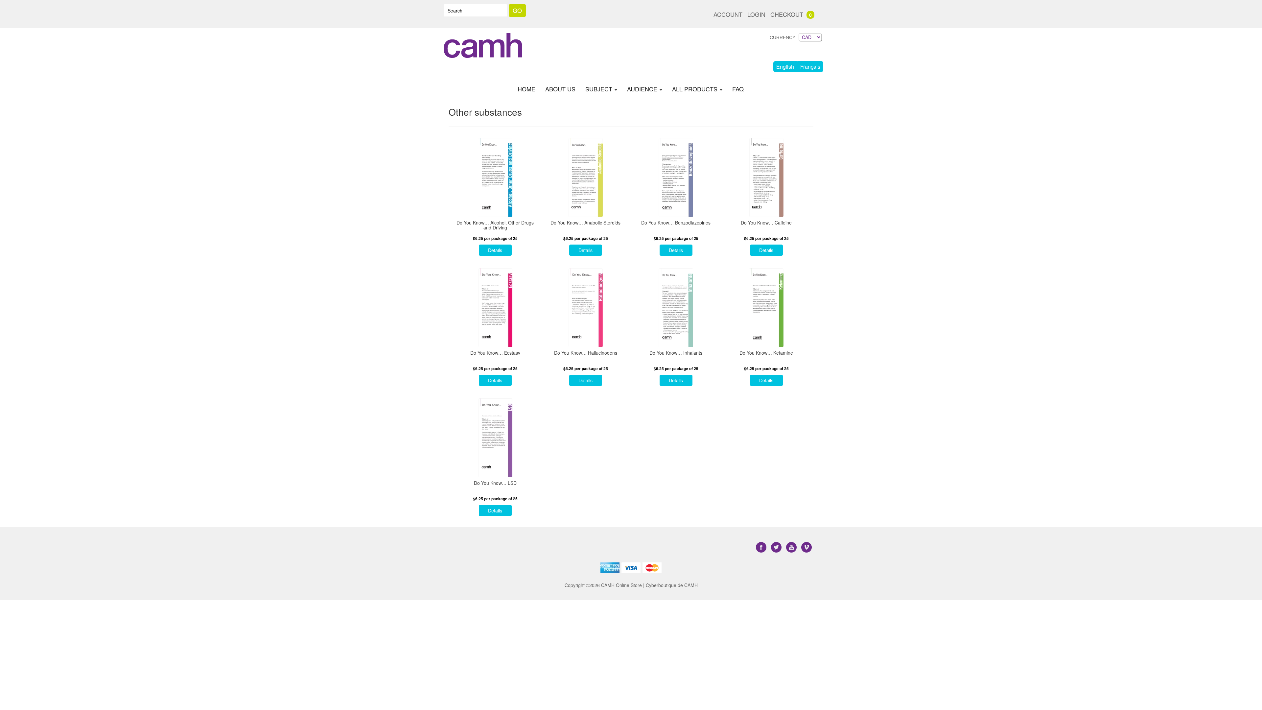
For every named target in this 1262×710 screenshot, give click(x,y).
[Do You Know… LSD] (495, 437)
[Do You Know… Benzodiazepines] (676, 177)
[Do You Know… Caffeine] (766, 177)
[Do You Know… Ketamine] (766, 307)
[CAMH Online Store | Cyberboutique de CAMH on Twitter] (776, 547)
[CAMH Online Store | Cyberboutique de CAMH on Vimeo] (806, 547)
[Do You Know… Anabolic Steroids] (585, 177)
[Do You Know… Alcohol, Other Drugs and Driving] (495, 177)
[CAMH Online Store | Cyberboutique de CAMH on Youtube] (792, 547)
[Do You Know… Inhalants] (676, 307)
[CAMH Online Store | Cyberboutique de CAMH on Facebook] (761, 547)
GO (517, 10)
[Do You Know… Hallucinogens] (585, 307)
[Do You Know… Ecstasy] (495, 307)
